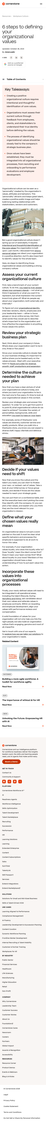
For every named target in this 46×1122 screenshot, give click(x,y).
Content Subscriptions (11, 857)
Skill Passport (7, 875)
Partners (5, 1041)
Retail (4, 987)
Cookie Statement (11, 1106)
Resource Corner (9, 1063)
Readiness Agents (9, 799)
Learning (5, 844)
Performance (7, 830)
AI (3, 795)
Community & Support (11, 777)
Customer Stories (9, 1015)
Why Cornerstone (9, 1001)
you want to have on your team (26, 415)
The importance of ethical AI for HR (18, 694)
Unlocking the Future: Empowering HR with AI (22, 713)
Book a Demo (11, 761)
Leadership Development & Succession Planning (22, 925)
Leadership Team (9, 1006)
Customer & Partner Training (14, 947)
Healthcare (6, 969)
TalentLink (6, 870)
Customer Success (10, 1010)
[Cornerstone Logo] (10, 4)
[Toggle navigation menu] (40, 4)
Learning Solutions (9, 839)
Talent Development (10, 813)
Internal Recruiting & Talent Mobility (16, 942)
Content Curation (9, 929)
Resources (6, 16)
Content (5, 853)
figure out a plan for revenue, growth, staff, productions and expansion (21, 365)
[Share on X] (21, 57)
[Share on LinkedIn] (16, 57)
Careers (5, 1037)
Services (5, 879)
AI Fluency (6, 920)
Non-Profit (6, 991)
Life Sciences (7, 973)
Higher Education (9, 982)
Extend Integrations (10, 884)
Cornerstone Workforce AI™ (13, 790)
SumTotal (6, 866)
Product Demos (8, 1068)
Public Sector (7, 960)
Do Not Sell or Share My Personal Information (22, 1118)
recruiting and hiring (11, 598)
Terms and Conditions (12, 1112)
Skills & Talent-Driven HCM (13, 903)
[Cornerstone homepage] (23, 745)
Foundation (7, 1023)
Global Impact (8, 1046)
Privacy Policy (9, 1100)
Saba (4, 861)
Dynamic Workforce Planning (14, 934)
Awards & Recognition (11, 1050)
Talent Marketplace (10, 817)
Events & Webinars (9, 1072)
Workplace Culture (20, 16)
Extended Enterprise (10, 848)
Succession (7, 826)
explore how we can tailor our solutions (23, 634)
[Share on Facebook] (11, 57)
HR (3, 835)
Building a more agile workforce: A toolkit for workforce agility (22, 645)
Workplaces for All (9, 951)
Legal (6, 1094)
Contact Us (6, 773)
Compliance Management (12, 916)
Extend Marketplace (10, 888)
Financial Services (9, 964)
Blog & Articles (8, 1076)
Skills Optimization (9, 808)
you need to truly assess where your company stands (22, 289)
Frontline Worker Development (14, 938)
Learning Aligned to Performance (15, 911)
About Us (6, 1019)
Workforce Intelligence (11, 804)
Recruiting (6, 821)
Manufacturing (8, 978)
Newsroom (6, 1032)
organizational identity (29, 308)
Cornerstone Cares (10, 1028)
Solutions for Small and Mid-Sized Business (19, 898)
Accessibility (7, 1055)
